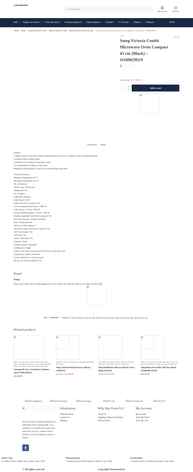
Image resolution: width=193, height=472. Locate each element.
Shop (23, 31)
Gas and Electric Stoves (109, 362)
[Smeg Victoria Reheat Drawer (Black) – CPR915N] (75, 348)
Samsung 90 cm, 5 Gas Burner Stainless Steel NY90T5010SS (31, 371)
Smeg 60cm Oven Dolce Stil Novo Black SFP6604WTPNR (158, 369)
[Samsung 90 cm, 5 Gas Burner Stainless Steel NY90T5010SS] (33, 348)
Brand (103, 145)
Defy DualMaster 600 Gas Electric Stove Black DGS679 (116, 369)
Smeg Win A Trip (140, 318)
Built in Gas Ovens (22, 362)
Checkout (175, 11)
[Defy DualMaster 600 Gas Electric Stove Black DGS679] (117, 348)
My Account (162, 11)
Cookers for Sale (26, 364)
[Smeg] (149, 104)
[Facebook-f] (25, 447)
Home (16, 31)
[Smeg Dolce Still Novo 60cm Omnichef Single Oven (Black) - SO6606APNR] (178, 37)
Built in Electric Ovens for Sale (81, 31)
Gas (23, 366)
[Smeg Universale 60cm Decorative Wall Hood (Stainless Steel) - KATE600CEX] (175, 37)
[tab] (92, 145)
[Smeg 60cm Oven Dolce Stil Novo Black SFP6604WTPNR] (160, 348)
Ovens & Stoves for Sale (37, 31)
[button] (174, 26)
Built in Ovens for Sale (58, 31)
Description (92, 145)
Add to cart (155, 88)
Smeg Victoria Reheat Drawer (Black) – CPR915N (74, 369)
